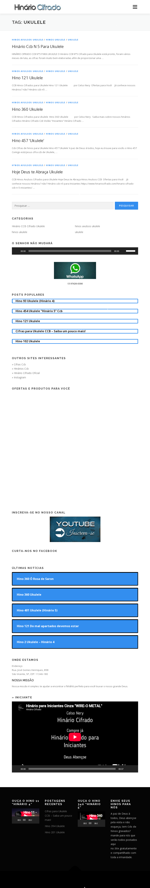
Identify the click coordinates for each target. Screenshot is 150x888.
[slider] (131, 250)
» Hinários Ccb (20, 368)
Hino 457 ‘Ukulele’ (28, 140)
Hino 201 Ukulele (55, 832)
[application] (75, 251)
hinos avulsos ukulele (27, 39)
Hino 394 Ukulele (55, 826)
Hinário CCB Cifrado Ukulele (28, 226)
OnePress (87, 879)
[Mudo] (123, 251)
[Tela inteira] (133, 769)
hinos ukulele (55, 39)
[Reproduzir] (16, 251)
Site (117, 848)
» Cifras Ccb (19, 364)
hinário (70, 686)
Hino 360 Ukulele (27, 109)
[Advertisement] (75, 447)
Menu (135, 6)
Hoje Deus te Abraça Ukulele (37, 171)
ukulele (73, 39)
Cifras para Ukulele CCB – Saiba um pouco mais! (58, 815)
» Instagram (19, 377)
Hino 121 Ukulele (27, 77)
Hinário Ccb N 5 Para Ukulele (37, 46)
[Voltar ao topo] (75, 870)
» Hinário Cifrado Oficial (26, 373)
